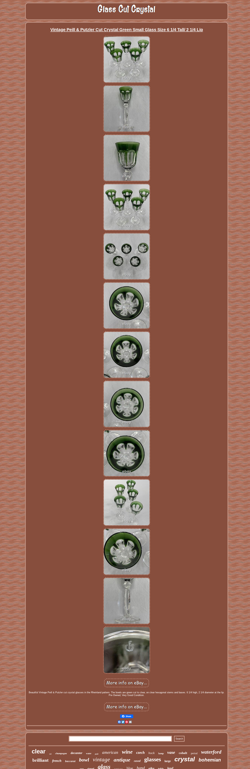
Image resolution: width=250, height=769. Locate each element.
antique (122, 760)
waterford (211, 752)
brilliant (40, 760)
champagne (61, 753)
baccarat (70, 761)
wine (127, 752)
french (56, 761)
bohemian (210, 760)
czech (140, 752)
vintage (101, 759)
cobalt (183, 753)
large (168, 761)
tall (50, 754)
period (194, 753)
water (88, 753)
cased (137, 761)
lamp (161, 753)
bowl (84, 760)
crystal (184, 759)
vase (171, 752)
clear (39, 751)
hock (151, 753)
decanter (76, 753)
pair (96, 754)
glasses (152, 759)
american (110, 752)
